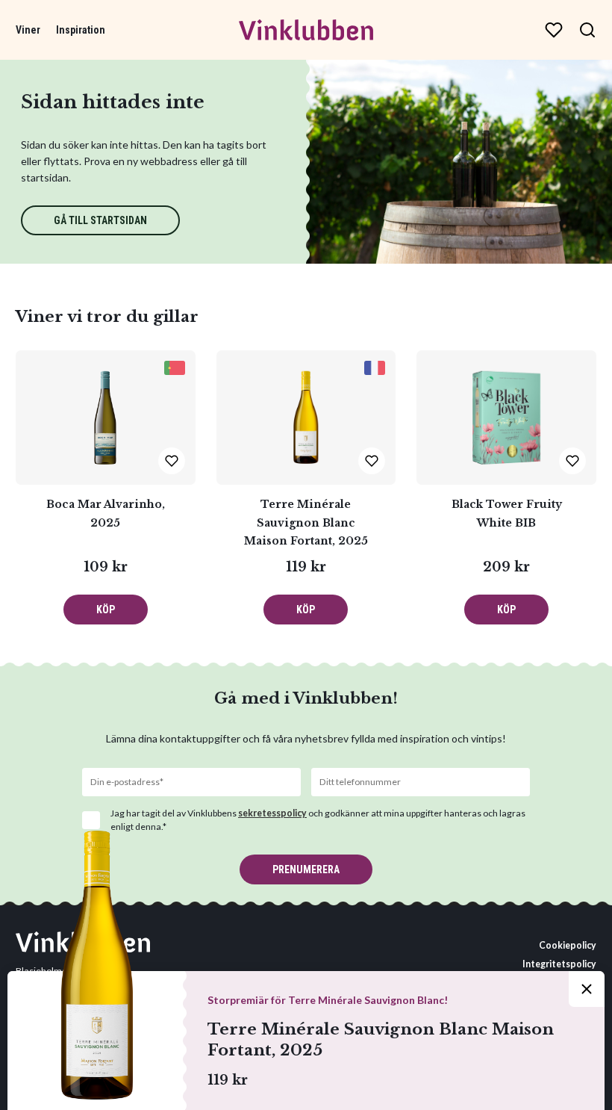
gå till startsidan (100, 220)
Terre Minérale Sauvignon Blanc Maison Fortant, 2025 (306, 522)
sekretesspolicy (272, 813)
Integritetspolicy (559, 964)
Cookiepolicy (567, 945)
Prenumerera (306, 869)
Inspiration (80, 30)
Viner (28, 30)
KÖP (105, 610)
